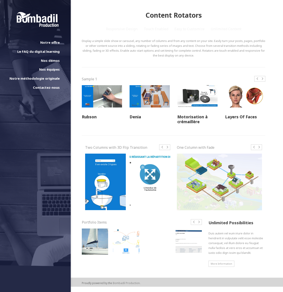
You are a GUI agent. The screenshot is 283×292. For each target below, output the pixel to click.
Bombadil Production (126, 283)
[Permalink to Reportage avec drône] (95, 241)
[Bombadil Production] (37, 19)
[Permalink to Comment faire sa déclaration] (189, 241)
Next (262, 81)
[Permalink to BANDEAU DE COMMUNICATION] (126, 241)
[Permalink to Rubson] (102, 96)
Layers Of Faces (241, 117)
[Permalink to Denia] (150, 96)
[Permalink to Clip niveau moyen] (150, 182)
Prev (257, 81)
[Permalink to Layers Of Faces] (245, 96)
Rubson (89, 117)
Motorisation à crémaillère (192, 119)
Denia (135, 117)
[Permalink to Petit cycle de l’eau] (219, 182)
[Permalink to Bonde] (105, 182)
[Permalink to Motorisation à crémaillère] (197, 96)
